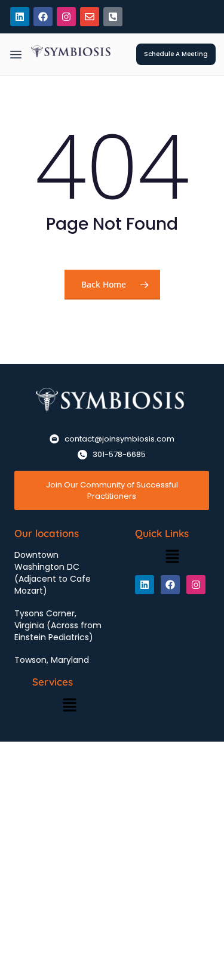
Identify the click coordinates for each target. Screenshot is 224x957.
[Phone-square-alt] (112, 16)
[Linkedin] (19, 16)
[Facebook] (43, 16)
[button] (15, 55)
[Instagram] (66, 16)
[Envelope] (89, 16)
